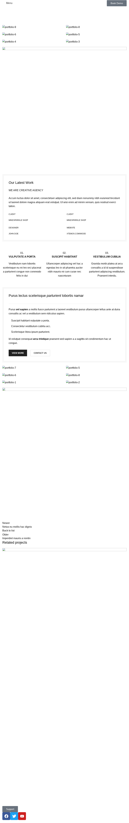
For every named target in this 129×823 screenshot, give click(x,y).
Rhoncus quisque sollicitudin (23, 681)
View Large (124, 551)
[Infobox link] (22, 264)
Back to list (8, 530)
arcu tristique (41, 339)
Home (5, 23)
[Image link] (64, 108)
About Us (7, 739)
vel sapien (22, 309)
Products (7, 725)
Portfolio (16, 23)
